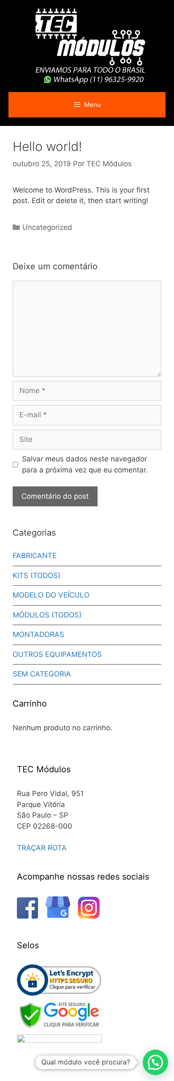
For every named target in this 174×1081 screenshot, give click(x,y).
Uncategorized (47, 227)
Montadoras (38, 634)
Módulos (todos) (47, 615)
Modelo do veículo (51, 595)
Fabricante (35, 555)
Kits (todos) (36, 575)
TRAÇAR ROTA (42, 848)
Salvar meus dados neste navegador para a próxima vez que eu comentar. (85, 464)
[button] (155, 1062)
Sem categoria (42, 674)
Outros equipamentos (57, 654)
